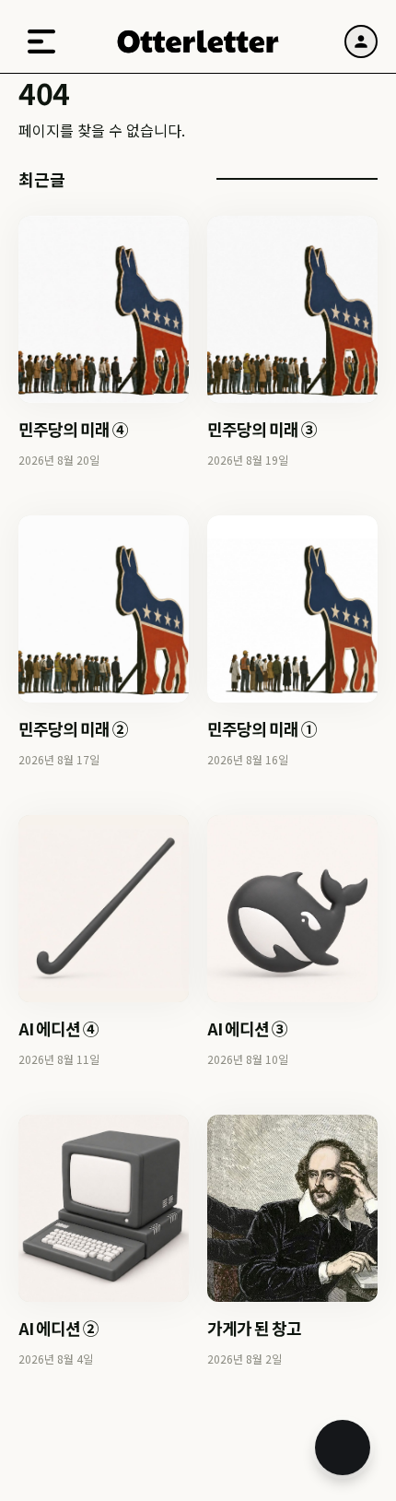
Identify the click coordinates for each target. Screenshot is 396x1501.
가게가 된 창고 (254, 1328)
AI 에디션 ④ (58, 1028)
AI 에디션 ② (58, 1328)
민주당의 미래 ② (73, 728)
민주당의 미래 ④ (73, 429)
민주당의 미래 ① (262, 728)
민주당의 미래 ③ (262, 429)
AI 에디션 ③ (247, 1028)
